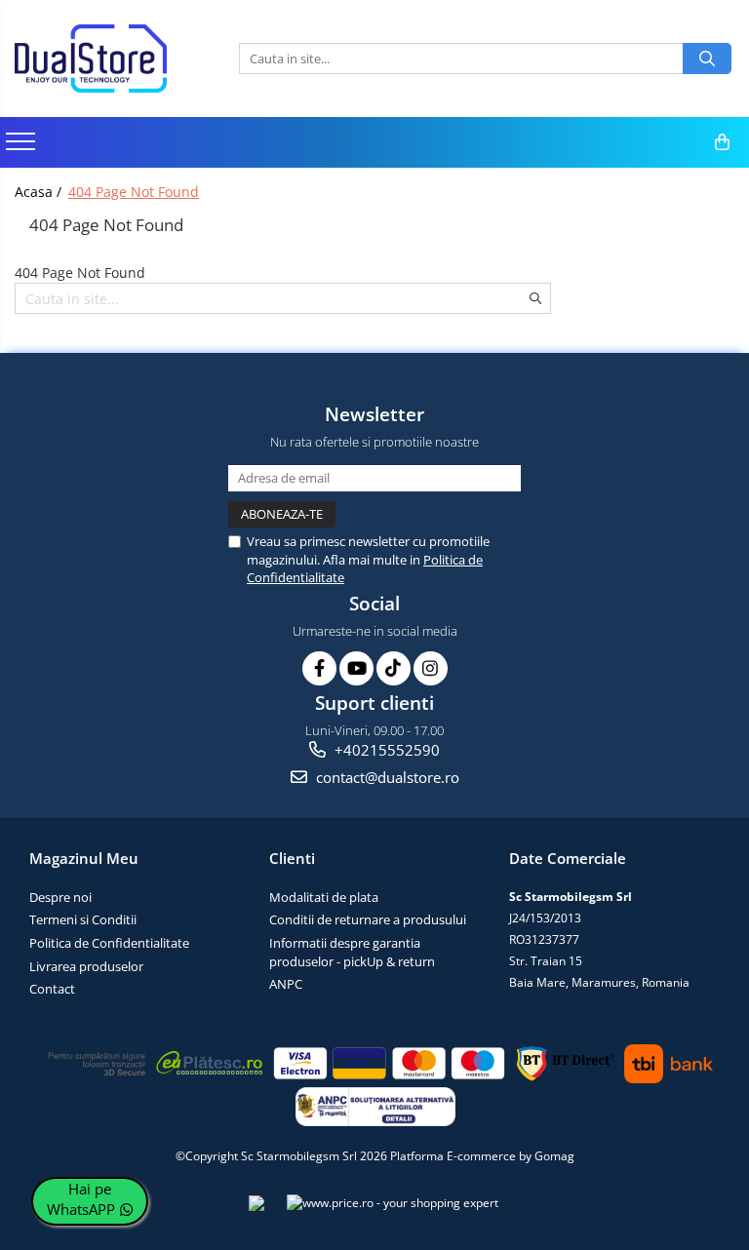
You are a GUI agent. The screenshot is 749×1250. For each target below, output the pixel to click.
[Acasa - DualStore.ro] (112, 58)
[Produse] (23, 147)
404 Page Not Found (133, 191)
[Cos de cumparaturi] (722, 142)
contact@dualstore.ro (385, 777)
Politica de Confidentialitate (109, 943)
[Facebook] (319, 668)
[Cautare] (707, 58)
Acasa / (40, 191)
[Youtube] (356, 668)
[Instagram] (431, 668)
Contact (52, 988)
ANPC (285, 984)
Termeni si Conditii (83, 919)
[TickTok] (393, 668)
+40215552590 (385, 750)
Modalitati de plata (323, 897)
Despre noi (60, 897)
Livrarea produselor (86, 966)
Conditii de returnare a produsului (367, 919)
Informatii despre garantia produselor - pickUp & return (352, 952)
